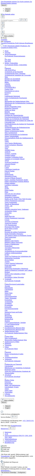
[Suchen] (21, 20)
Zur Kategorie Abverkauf (12, 376)
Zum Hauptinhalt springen (9, 1)
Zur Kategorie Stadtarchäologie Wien (16, 333)
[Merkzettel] (2, 30)
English (7, 11)
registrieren (7, 41)
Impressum (8, 432)
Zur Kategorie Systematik (12, 281)
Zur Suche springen (23, 1)
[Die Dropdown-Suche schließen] (25, 20)
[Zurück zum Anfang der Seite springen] (3, 464)
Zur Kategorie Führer (11, 349)
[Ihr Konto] (3, 32)
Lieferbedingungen (10, 441)
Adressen (22, 43)
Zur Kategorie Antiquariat (13, 361)
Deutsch (7, 9)
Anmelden (4, 39)
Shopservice (5, 428)
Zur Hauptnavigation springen (16, 2)
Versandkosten (5, 456)
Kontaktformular (16, 425)
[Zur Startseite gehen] (8, 14)
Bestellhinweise (9, 442)
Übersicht (4, 43)
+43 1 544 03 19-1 (28, 420)
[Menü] (3, 16)
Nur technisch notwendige (9, 472)
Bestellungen (29, 43)
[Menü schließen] (5, 58)
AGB (6, 434)
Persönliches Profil (13, 43)
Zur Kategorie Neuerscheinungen (15, 56)
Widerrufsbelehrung (11, 439)
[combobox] (10, 21)
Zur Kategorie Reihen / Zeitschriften (16, 65)
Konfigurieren (21, 472)
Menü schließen (8, 36)
